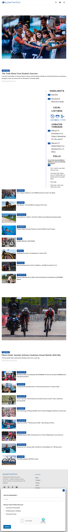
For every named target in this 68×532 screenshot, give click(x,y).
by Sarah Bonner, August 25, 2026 (8, 81)
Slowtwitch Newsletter (13, 508)
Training (21, 384)
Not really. (53, 182)
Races (57, 120)
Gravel (20, 250)
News (19, 238)
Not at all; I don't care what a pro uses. (56, 186)
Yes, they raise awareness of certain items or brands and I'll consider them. (57, 176)
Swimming (21, 226)
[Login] (60, 2)
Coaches (52, 120)
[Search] (56, 2)
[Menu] (64, 2)
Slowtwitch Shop (11, 514)
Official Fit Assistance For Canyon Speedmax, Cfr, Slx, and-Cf (58, 135)
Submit (7, 527)
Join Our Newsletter (10, 495)
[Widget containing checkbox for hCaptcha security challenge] (33, 520)
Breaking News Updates (13, 511)
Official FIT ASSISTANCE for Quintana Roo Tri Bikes (58, 147)
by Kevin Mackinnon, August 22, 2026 (9, 360)
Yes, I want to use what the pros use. (57, 169)
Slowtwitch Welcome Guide (57, 100)
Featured (6, 70)
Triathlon (21, 214)
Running (21, 190)
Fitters (62, 120)
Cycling (21, 202)
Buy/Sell (54, 95)
